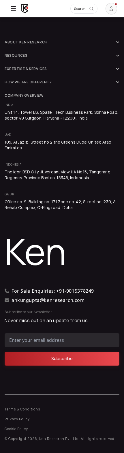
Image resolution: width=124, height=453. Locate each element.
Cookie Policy (16, 428)
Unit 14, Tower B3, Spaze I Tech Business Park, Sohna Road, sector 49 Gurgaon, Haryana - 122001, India (62, 115)
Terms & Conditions (22, 409)
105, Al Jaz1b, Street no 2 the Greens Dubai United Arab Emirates (58, 145)
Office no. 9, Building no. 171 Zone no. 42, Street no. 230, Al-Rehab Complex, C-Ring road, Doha (61, 204)
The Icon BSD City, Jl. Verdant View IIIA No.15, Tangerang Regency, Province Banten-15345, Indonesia (57, 174)
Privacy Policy (17, 419)
